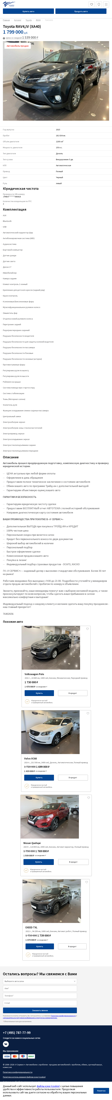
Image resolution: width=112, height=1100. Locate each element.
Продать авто (81, 11)
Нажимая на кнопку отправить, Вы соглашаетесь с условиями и (40, 1017)
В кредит (73, 693)
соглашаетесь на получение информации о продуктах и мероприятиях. (30, 1018)
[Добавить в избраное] (87, 629)
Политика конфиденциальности (17, 1072)
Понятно (101, 1090)
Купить (39, 693)
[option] (56, 81)
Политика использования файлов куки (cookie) (24, 1077)
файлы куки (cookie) (48, 1086)
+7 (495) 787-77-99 (16, 1032)
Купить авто (28, 11)
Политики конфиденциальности (63, 1016)
